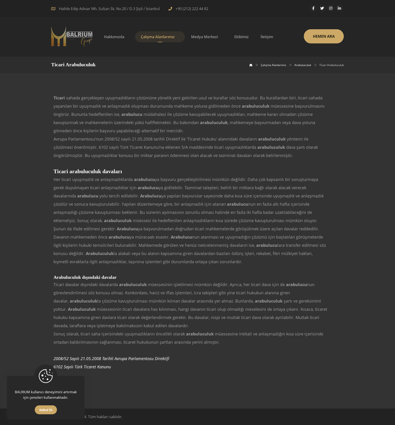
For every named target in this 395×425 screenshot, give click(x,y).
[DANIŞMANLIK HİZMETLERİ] (71, 36)
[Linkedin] (339, 8)
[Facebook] (313, 8)
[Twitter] (322, 8)
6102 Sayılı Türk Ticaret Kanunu (82, 366)
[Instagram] (331, 8)
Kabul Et (45, 410)
